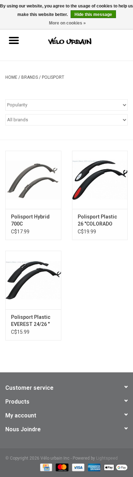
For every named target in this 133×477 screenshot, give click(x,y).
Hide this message (93, 14)
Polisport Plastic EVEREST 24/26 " (30, 320)
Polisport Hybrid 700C (30, 220)
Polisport (53, 77)
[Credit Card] (45, 467)
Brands (29, 77)
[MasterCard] (61, 467)
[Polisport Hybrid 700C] (33, 180)
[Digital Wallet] (114, 467)
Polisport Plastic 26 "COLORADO (97, 220)
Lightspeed (107, 458)
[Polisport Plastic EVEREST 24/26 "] (33, 280)
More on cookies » (67, 23)
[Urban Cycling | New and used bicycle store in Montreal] (80, 41)
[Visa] (77, 467)
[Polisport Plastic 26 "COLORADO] (100, 180)
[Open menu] (14, 40)
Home (11, 77)
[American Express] (93, 467)
